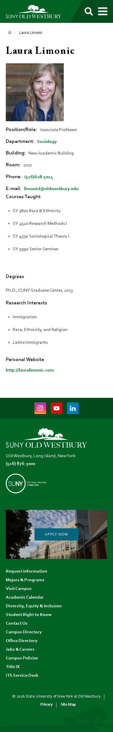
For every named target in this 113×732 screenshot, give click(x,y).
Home (9, 32)
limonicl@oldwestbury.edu (51, 189)
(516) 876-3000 (20, 463)
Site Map (68, 704)
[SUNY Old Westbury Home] (36, 11)
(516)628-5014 (38, 177)
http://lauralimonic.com (30, 370)
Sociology (47, 141)
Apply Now (56, 535)
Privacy (46, 704)
